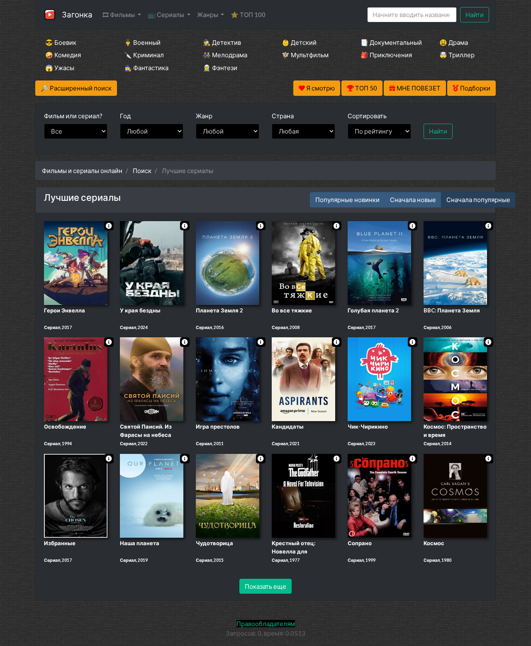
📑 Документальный (388, 42)
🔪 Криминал (144, 55)
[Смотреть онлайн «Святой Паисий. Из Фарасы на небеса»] (151, 378)
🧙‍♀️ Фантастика (146, 67)
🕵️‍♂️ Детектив (222, 42)
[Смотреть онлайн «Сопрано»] (379, 495)
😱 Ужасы (59, 67)
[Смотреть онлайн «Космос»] (455, 495)
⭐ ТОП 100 (248, 14)
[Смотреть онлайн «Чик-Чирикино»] (379, 378)
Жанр (204, 115)
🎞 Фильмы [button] (119, 14)
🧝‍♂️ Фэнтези (220, 67)
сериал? (73, 115)
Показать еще (265, 586)
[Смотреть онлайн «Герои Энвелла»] (75, 262)
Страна (283, 115)
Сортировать (367, 115)
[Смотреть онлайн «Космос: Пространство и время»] (455, 378)
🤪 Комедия (63, 55)
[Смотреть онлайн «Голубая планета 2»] (379, 262)
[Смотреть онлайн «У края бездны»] (151, 262)
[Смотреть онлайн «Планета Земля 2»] (227, 262)
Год (125, 115)
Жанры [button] (208, 14)
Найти (474, 14)
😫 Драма (453, 42)
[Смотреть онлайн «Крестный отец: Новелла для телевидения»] (303, 495)
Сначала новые (413, 199)
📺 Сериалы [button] (166, 14)
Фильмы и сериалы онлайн (82, 170)
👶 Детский (299, 42)
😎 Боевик (60, 42)
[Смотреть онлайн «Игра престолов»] (227, 378)
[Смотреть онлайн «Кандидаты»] (303, 378)
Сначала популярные (478, 199)
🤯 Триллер (457, 55)
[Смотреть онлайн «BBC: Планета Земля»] (455, 262)
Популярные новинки (347, 199)
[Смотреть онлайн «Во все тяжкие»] (303, 262)
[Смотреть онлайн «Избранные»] (75, 495)
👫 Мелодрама (225, 55)
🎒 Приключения (386, 55)
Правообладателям (265, 623)
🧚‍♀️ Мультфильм (305, 55)
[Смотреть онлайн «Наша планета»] (151, 495)
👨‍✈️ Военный (142, 42)
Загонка (77, 14)
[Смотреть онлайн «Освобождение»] (75, 378)
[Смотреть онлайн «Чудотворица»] (227, 495)
